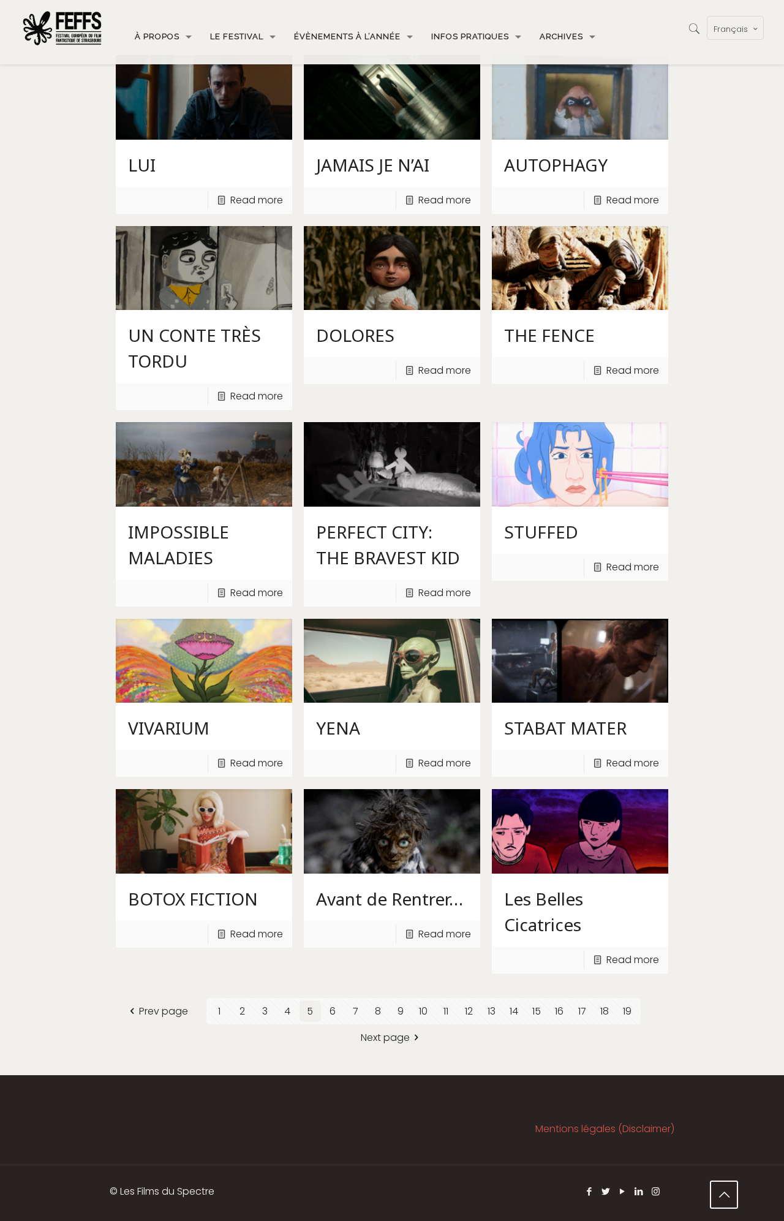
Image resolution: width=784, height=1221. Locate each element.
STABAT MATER (565, 727)
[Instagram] (655, 1191)
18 (604, 1011)
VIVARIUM (168, 727)
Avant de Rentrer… (389, 898)
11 (445, 1011)
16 (559, 1011)
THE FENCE (549, 335)
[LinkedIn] (639, 1191)
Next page (385, 1037)
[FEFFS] (62, 27)
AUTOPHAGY (556, 164)
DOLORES (355, 335)
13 (492, 1011)
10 (423, 1011)
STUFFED (541, 531)
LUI (142, 164)
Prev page (163, 1011)
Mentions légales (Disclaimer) (604, 1129)
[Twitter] (606, 1191)
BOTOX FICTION (193, 898)
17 (582, 1011)
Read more (256, 200)
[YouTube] (622, 1191)
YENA (338, 727)
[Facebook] (589, 1191)
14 (514, 1011)
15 (536, 1011)
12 (469, 1011)
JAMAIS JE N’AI (372, 164)
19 (627, 1011)
